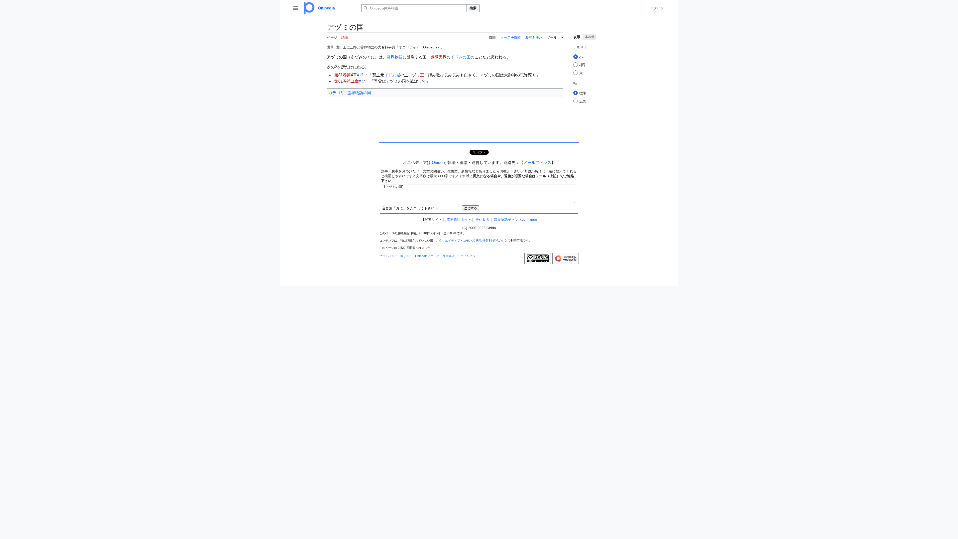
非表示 (589, 37)
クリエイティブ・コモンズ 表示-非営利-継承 (469, 240)
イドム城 (392, 75)
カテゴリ (336, 93)
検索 (473, 8)
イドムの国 (461, 57)
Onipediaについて (427, 256)
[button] (295, 8)
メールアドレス (537, 162)
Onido (437, 162)
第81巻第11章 (346, 81)
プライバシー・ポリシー (395, 256)
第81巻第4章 (345, 75)
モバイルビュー (468, 256)
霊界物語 (395, 57)
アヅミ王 (416, 75)
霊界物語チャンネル (509, 220)
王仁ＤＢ (482, 220)
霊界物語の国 (359, 93)
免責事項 (449, 256)
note (533, 220)
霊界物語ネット (459, 220)
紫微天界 (439, 57)
